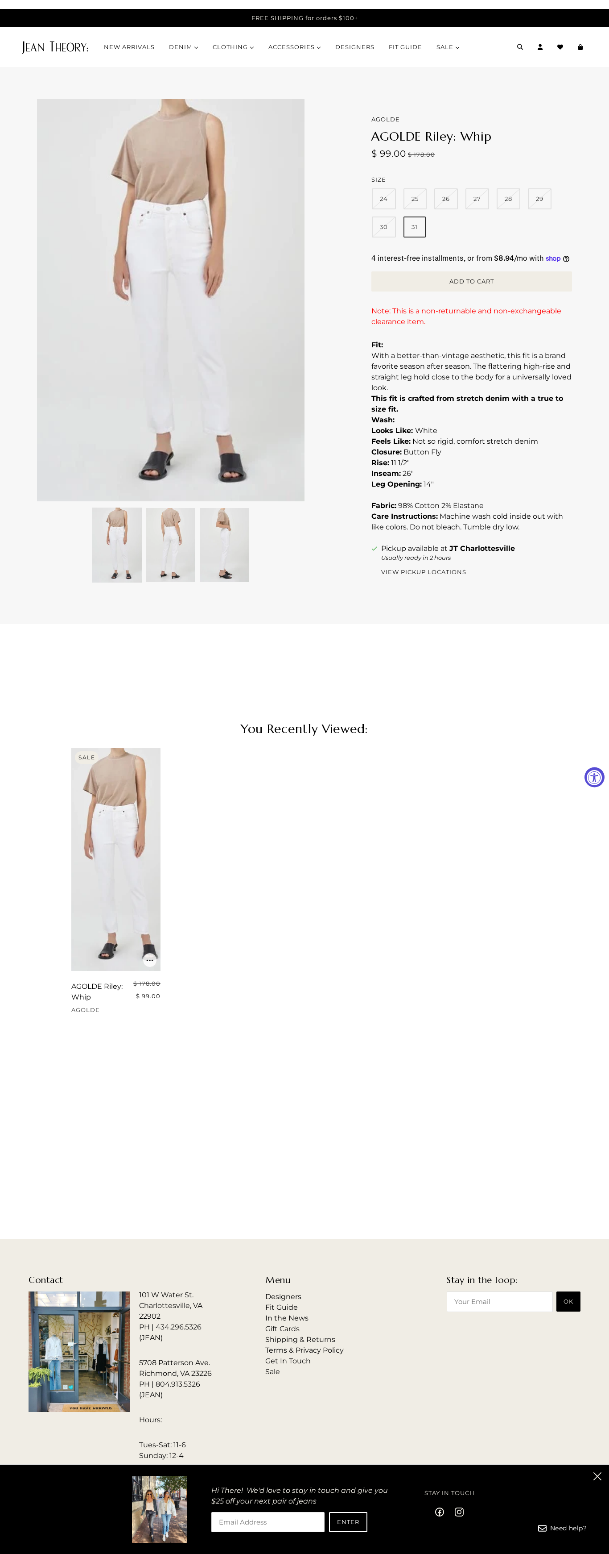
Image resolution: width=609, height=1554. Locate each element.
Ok (568, 1301)
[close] (597, 1476)
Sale (272, 1371)
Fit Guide (281, 1307)
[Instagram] (456, 1512)
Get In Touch (288, 1361)
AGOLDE (385, 119)
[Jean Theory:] (54, 47)
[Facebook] (442, 1512)
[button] (117, 545)
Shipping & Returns (300, 1339)
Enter (348, 1521)
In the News (287, 1318)
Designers (283, 1296)
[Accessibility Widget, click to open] (594, 777)
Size (378, 179)
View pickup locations (423, 572)
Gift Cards (282, 1329)
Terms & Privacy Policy (304, 1350)
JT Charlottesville (482, 548)
